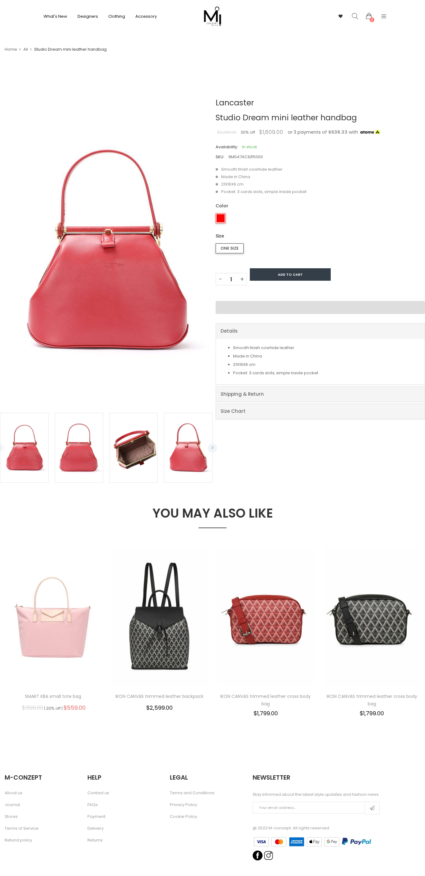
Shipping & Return (242, 394)
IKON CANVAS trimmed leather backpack (159, 696)
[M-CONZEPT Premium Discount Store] (212, 16)
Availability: (227, 147)
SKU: (220, 157)
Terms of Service (22, 828)
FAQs (92, 805)
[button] (320, 307)
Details (229, 331)
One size (230, 248)
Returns (95, 840)
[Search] (350, 16)
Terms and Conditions (192, 793)
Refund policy (18, 840)
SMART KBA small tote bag (53, 696)
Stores (11, 816)
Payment (96, 816)
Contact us (98, 793)
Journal (12, 805)
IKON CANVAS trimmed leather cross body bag (265, 700)
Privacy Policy (183, 805)
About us (13, 793)
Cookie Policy (183, 816)
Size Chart (233, 411)
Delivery (95, 828)
